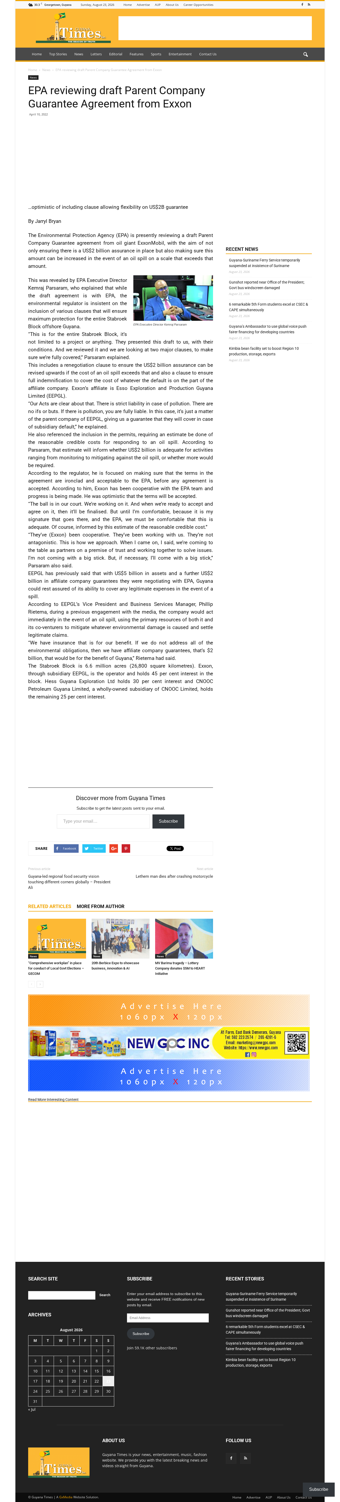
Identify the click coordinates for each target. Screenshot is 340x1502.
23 (108, 1381)
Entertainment (180, 54)
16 (108, 1371)
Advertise (143, 5)
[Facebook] (302, 4)
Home (128, 5)
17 (35, 1381)
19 (61, 1381)
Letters (96, 54)
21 (85, 1381)
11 (48, 1371)
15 (97, 1371)
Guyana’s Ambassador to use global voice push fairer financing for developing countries (268, 329)
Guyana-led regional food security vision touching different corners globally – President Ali (69, 882)
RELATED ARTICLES (49, 906)
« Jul (32, 1409)
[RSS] (309, 4)
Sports (156, 54)
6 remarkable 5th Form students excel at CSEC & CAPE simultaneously (268, 307)
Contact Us (207, 54)
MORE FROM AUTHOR (101, 906)
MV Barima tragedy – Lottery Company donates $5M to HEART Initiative (180, 968)
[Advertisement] (215, 28)
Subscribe (168, 821)
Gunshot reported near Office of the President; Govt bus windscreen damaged (266, 285)
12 (61, 1371)
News (78, 54)
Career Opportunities (198, 5)
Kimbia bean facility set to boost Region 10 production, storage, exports (264, 351)
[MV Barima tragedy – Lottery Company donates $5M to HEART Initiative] (184, 939)
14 (85, 1371)
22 (97, 1381)
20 (74, 1381)
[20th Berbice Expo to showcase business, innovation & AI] (121, 939)
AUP (158, 5)
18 (48, 1381)
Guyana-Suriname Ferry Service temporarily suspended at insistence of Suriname (264, 263)
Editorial (115, 54)
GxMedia (66, 1497)
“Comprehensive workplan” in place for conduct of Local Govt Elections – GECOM (56, 968)
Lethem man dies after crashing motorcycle (174, 876)
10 (35, 1371)
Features (136, 54)
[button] (305, 54)
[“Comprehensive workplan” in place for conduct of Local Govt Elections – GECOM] (57, 939)
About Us (172, 5)
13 (74, 1371)
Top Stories (58, 54)
